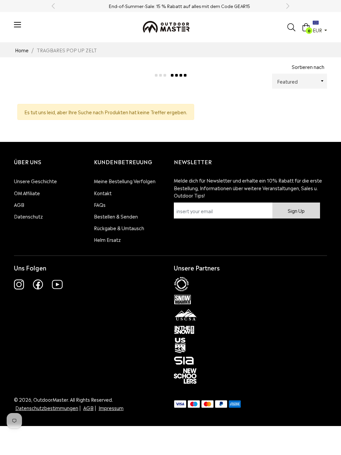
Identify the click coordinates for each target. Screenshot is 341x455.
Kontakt (103, 192)
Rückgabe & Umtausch (119, 227)
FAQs (100, 204)
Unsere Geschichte (35, 180)
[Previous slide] (53, 6)
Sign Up (296, 210)
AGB (19, 204)
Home (22, 50)
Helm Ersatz (107, 239)
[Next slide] (287, 6)
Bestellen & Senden (116, 216)
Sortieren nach (308, 66)
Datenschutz (28, 216)
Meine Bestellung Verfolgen (125, 180)
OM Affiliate (27, 192)
